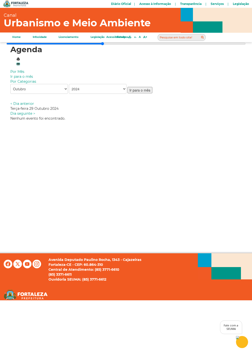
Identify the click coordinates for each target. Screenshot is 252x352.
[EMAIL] (18, 64)
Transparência (191, 4)
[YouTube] (27, 267)
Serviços (217, 4)
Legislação (241, 4)
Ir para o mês (21, 76)
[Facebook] (8, 267)
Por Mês (17, 71)
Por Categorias (23, 81)
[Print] (18, 59)
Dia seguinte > (22, 113)
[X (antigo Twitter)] (18, 267)
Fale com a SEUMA (231, 327)
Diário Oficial (121, 4)
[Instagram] (36, 267)
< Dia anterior (22, 103)
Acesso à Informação (155, 4)
